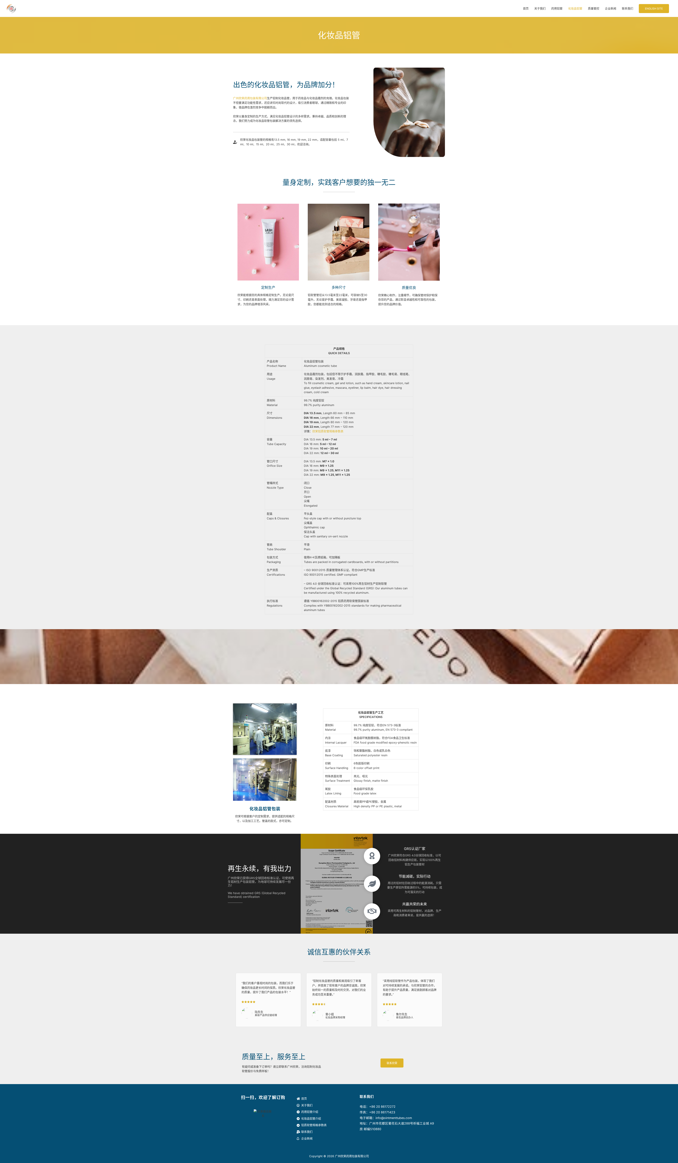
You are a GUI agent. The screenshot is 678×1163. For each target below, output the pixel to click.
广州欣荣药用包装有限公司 (250, 98)
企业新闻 (610, 8)
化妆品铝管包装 (264, 808)
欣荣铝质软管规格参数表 (327, 431)
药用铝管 (557, 8)
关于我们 (540, 8)
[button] (654, 8)
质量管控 (593, 8)
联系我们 (627, 8)
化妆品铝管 (575, 8)
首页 (526, 8)
